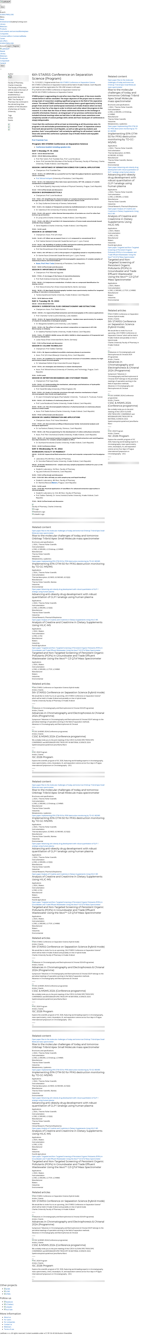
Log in (9, 46)
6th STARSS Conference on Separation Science (77, 82)
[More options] (33, 729)
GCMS (2, 14)
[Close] (1, 10)
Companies (4, 34)
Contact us (8, 1324)
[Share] (34, 703)
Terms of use (9, 1329)
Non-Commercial (15, 36)
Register (16, 46)
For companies (9, 1322)
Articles (3, 22)
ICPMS (6, 14)
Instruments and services (9, 31)
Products (3, 29)
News (2, 19)
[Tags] (33, 703)
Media (24, 36)
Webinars (3, 26)
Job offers (3, 41)
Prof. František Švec (40, 140)
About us (7, 1317)
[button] (18, 124)
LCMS (11, 14)
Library (2, 24)
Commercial (4, 36)
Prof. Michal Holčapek (44, 178)
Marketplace (23, 31)
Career (2, 38)
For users (7, 1320)
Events (8, 22)
